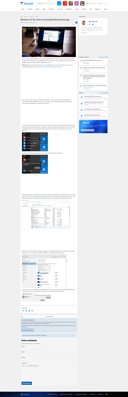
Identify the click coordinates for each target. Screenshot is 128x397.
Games (76, 9)
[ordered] (36, 366)
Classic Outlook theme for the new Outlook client (94, 85)
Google (37, 9)
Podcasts (84, 9)
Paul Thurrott (24, 22)
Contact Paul (92, 394)
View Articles (84, 32)
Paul (90, 9)
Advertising (100, 394)
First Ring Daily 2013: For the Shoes (92, 96)
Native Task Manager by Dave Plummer (92, 60)
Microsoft (30, 9)
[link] (40, 366)
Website (23, 357)
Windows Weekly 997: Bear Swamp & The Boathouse (94, 102)
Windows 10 (31, 16)
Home (22, 9)
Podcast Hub (102, 93)
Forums (105, 9)
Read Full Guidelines (27, 330)
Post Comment (26, 383)
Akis (88, 79)
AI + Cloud (59, 9)
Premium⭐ (97, 9)
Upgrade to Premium (92, 3)
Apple (44, 9)
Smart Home (69, 9)
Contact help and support (81, 394)
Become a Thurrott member (66, 394)
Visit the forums (101, 57)
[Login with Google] (49, 316)
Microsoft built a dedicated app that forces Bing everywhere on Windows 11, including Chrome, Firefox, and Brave (94, 76)
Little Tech (51, 9)
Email (23, 351)
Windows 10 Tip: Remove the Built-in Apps (50, 67)
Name (23, 346)
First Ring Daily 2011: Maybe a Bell (92, 115)
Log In (101, 3)
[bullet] (38, 366)
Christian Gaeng (90, 87)
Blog (21, 16)
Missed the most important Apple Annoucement (94, 67)
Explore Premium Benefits (87, 130)
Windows (26, 16)
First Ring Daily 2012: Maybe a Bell (92, 109)
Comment (24, 363)
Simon (88, 69)
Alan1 (88, 62)
